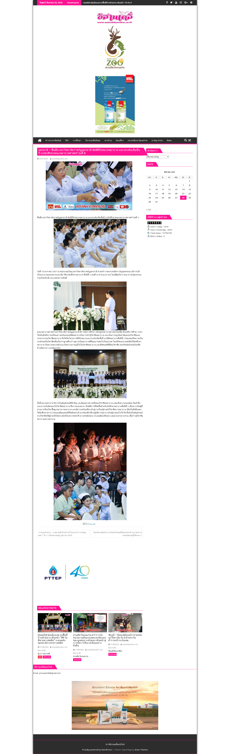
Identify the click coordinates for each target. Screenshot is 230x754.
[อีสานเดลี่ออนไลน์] (39, 140)
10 (156, 189)
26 (169, 197)
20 (176, 193)
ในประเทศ (91, 524)
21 (183, 193)
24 (156, 197)
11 (163, 189)
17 (156, 193)
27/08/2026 (44, 647)
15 (189, 189)
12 (169, 189)
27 (176, 197)
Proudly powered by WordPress (97, 749)
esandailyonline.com (60, 159)
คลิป (40, 657)
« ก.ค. (148, 209)
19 (169, 193)
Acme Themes (141, 749)
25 (163, 197)
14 (183, 189)
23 (150, 197)
